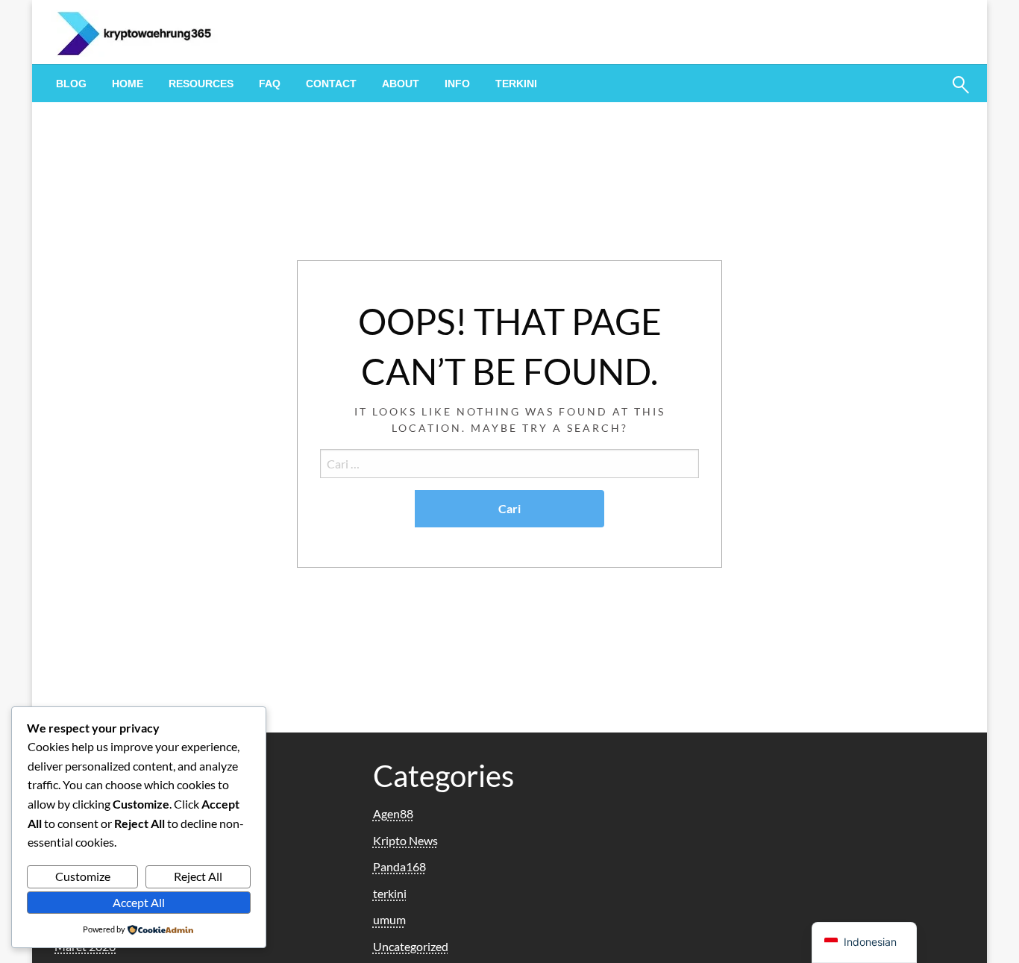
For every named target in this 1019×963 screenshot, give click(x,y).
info (457, 84)
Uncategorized (410, 946)
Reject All (198, 876)
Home (127, 84)
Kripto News (405, 840)
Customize (82, 876)
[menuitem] (71, 83)
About (400, 84)
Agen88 (393, 813)
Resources (201, 84)
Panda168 (399, 866)
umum (389, 919)
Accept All (139, 902)
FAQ (269, 84)
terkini (516, 84)
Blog (71, 84)
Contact (331, 84)
